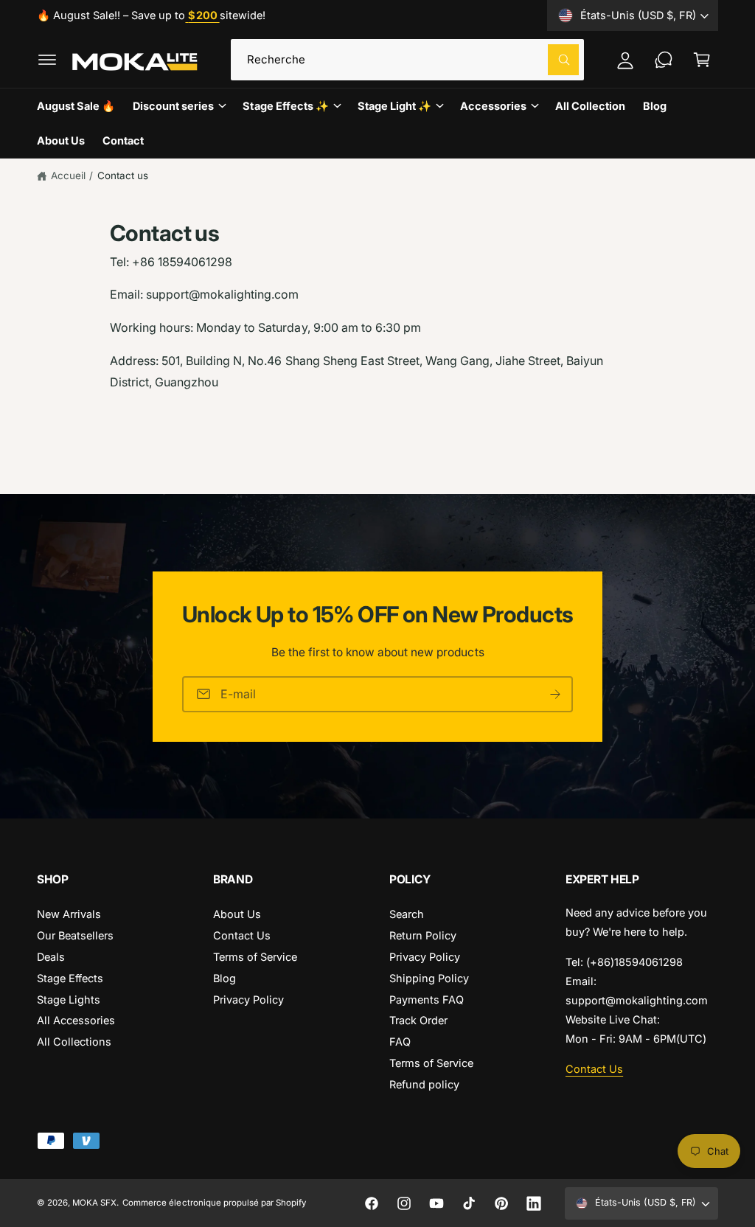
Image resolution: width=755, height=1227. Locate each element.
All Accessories (76, 1020)
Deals (51, 956)
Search (406, 914)
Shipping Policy (429, 978)
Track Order (418, 1020)
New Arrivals (69, 914)
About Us (237, 914)
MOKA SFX (94, 1203)
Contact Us (242, 935)
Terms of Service (255, 956)
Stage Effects (70, 978)
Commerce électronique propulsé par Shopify (214, 1203)
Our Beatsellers (75, 935)
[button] (47, 60)
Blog (224, 978)
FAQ (400, 1041)
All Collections (74, 1041)
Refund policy (424, 1084)
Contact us (122, 175)
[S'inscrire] (555, 693)
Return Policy (422, 935)
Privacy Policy (248, 999)
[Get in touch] (663, 60)
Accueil (68, 175)
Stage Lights (68, 999)
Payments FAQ (426, 999)
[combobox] (407, 60)
